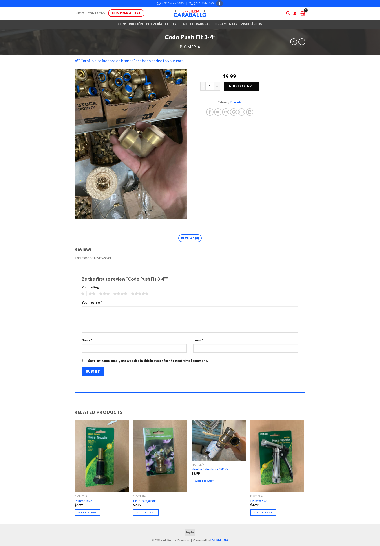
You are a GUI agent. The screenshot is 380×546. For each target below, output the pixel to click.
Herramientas (225, 24)
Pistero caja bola (144, 501)
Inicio (79, 13)
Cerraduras (200, 24)
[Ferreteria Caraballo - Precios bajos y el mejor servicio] (190, 13)
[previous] (74, 472)
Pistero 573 (258, 501)
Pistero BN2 (83, 501)
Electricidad (176, 24)
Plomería (154, 24)
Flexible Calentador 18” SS (210, 469)
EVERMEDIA (219, 540)
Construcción (130, 24)
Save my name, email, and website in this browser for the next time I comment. (148, 361)
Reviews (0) (190, 238)
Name (87, 340)
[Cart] (302, 13)
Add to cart (241, 86)
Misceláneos (251, 24)
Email (198, 340)
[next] (304, 472)
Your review (92, 302)
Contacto (96, 13)
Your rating (90, 287)
